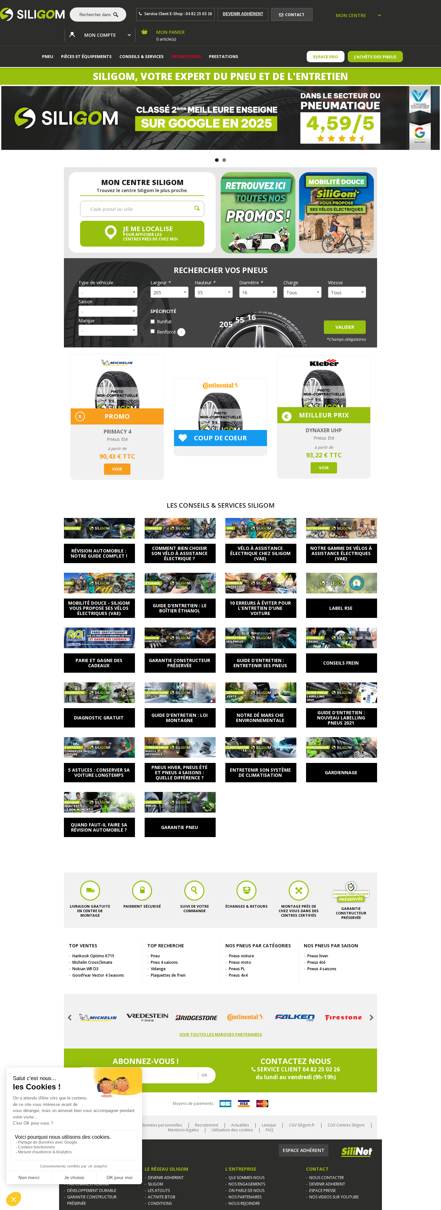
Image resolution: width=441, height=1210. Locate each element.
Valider (344, 327)
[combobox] (95, 14)
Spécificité (163, 311)
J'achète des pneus (375, 57)
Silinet (356, 1152)
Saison (85, 301)
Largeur (160, 282)
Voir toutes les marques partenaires (220, 1034)
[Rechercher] (98, 14)
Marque (86, 320)
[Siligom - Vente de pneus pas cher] (32, 14)
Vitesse (335, 282)
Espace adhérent (303, 1150)
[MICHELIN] (98, 1017)
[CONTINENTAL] (245, 1017)
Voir (117, 469)
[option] (117, 417)
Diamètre (251, 282)
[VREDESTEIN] (147, 1017)
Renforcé (169, 332)
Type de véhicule (95, 282)
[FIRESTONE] (343, 1017)
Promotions (186, 56)
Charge (290, 282)
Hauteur (205, 282)
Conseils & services (141, 56)
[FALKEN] (294, 1017)
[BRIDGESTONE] (196, 1017)
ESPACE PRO (325, 57)
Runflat (164, 321)
